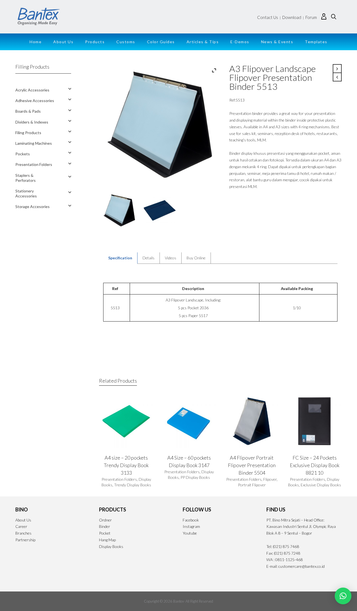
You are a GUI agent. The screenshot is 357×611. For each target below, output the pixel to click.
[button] (343, 596)
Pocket (104, 533)
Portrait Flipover (252, 484)
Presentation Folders (119, 479)
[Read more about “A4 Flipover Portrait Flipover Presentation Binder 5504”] (237, 435)
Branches (23, 533)
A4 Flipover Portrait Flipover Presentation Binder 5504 (252, 465)
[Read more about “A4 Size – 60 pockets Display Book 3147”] (174, 435)
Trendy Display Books (132, 484)
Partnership (25, 539)
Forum (311, 17)
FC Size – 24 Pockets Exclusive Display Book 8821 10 (314, 465)
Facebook (191, 520)
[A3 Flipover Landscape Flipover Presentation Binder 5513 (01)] (119, 210)
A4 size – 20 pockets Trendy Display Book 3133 (126, 465)
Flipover (270, 479)
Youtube (190, 533)
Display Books (111, 546)
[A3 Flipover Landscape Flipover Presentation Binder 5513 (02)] (159, 210)
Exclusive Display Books (321, 484)
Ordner (105, 520)
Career (21, 526)
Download (291, 17)
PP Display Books (195, 477)
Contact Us (267, 17)
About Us (23, 520)
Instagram (191, 526)
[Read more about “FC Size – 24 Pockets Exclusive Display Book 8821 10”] (300, 435)
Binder (104, 526)
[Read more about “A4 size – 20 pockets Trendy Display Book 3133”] (111, 435)
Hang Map (107, 539)
